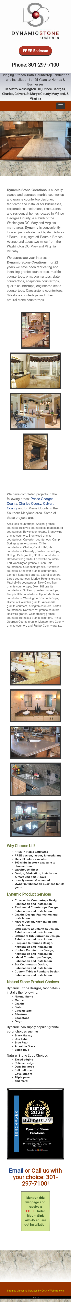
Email (16, 1170)
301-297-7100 (43, 65)
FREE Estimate (35, 50)
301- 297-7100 (40, 1180)
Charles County (30, 503)
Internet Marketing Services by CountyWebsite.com (35, 1290)
